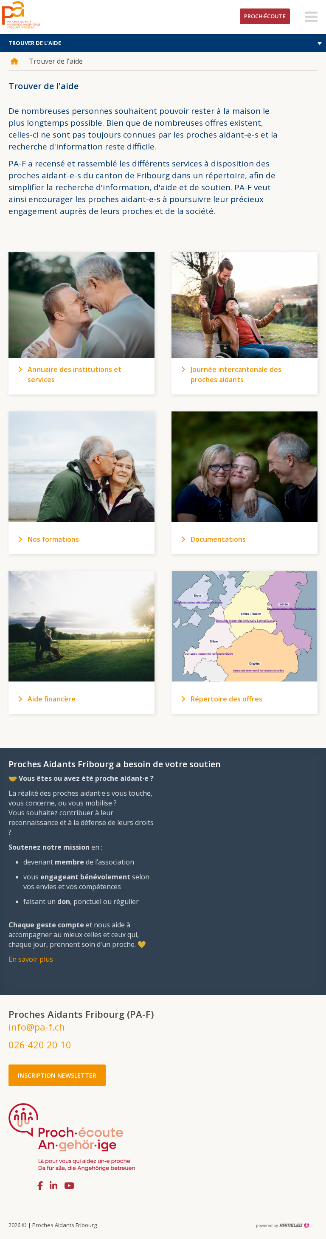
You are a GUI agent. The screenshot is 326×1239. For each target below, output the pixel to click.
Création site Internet (282, 1225)
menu (311, 17)
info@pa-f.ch (36, 1026)
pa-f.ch (34, 15)
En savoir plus (30, 959)
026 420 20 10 (39, 1044)
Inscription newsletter (57, 1075)
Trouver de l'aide (34, 43)
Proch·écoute (265, 16)
